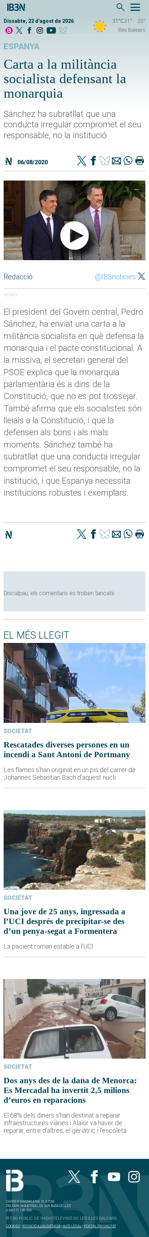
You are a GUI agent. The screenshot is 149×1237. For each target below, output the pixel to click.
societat (18, 731)
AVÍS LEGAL (72, 1226)
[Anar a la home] (9, 31)
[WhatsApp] (128, 161)
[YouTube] (51, 31)
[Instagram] (39, 31)
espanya (21, 46)
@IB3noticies (115, 276)
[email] (116, 161)
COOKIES (13, 1226)
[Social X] (19, 31)
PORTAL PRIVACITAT (100, 1226)
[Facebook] (29, 31)
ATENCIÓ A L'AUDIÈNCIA (41, 1226)
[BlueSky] (64, 31)
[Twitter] (82, 161)
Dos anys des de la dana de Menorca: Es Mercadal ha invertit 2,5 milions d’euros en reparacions (70, 1090)
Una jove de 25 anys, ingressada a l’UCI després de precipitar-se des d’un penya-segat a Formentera (64, 921)
